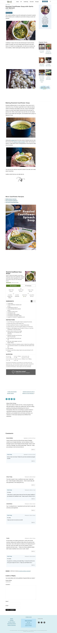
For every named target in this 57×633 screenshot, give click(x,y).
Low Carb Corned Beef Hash (12, 202)
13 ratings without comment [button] (24, 571)
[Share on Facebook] (7, 399)
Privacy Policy (11, 621)
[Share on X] (9, 399)
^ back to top (28, 617)
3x (34, 301)
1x (31, 301)
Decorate (32, 1)
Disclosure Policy (11, 623)
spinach (13, 140)
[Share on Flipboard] (14, 399)
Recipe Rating (9, 580)
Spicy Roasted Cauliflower (12, 200)
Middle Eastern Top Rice (11, 199)
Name (7, 601)
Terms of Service (12, 625)
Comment (8, 584)
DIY (21, 1)
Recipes (37, 1)
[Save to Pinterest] (12, 399)
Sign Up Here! (28, 620)
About (17, 1)
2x (33, 301)
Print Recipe (14, 285)
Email (7, 605)
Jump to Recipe (9, 12)
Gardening (26, 1)
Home (6, 4)
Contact (11, 620)
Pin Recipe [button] (29, 285)
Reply (33, 449)
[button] (6, 282)
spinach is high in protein (19, 141)
